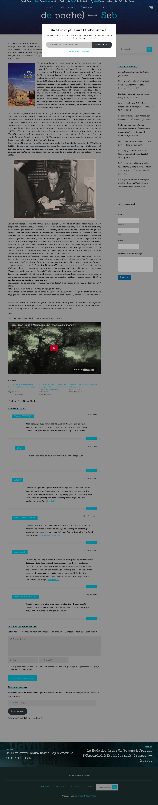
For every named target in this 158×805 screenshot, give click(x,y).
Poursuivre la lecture (79, 52)
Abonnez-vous (102, 45)
